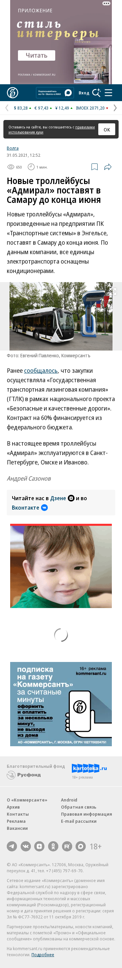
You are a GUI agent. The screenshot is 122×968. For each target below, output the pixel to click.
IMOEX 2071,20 (90, 108)
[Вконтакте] (26, 846)
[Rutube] (67, 846)
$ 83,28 (21, 108)
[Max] (81, 846)
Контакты (18, 814)
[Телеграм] (12, 846)
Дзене (58, 498)
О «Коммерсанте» (27, 800)
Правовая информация (86, 814)
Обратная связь (78, 807)
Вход (84, 93)
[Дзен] (39, 846)
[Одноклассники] (53, 846)
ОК (107, 129)
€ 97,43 (41, 108)
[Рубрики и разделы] (108, 93)
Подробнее (43, 954)
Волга (13, 148)
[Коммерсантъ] (12, 92)
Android (69, 800)
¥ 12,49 (62, 108)
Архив (13, 807)
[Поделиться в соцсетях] (108, 167)
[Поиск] (97, 93)
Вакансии (17, 828)
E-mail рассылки (79, 821)
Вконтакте (25, 507)
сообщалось (41, 370)
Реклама (16, 821)
